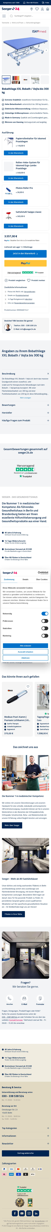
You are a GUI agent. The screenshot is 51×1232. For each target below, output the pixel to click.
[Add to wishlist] (28, 686)
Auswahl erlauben (25, 652)
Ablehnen (25, 658)
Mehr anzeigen (25, 397)
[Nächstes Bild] (46, 50)
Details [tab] (25, 579)
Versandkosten (29, 291)
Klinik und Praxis (17, 23)
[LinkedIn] (36, 1213)
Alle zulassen (25, 646)
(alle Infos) (28, 299)
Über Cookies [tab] (42, 579)
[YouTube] (22, 1213)
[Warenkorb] (47, 9)
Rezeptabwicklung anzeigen (24, 303)
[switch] (45, 621)
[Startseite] (10, 9)
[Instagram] (29, 1213)
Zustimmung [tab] (9, 579)
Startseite (5, 23)
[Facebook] (14, 1213)
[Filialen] (31, 9)
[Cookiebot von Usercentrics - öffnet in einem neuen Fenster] (38, 572)
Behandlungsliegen (33, 23)
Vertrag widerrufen (25, 1153)
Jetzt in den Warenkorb (24, 254)
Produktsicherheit (22, 295)
